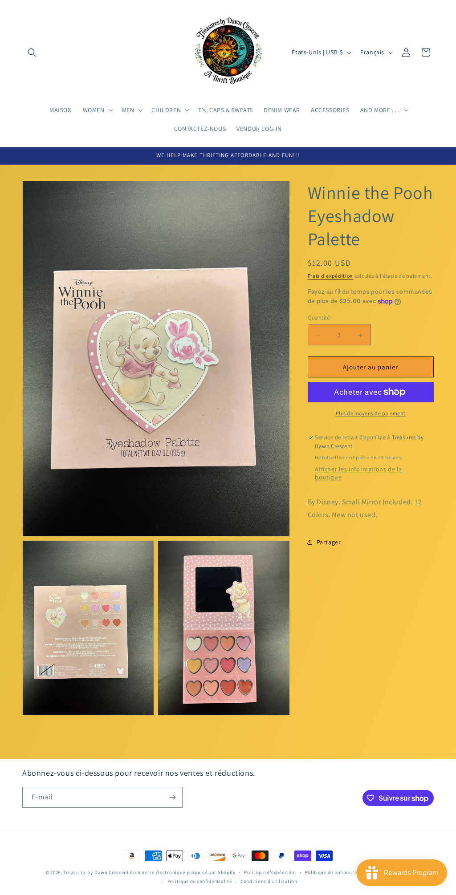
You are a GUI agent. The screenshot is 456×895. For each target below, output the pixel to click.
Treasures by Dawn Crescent (96, 872)
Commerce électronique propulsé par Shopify (182, 872)
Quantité (319, 317)
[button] (32, 52)
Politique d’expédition (270, 872)
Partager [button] (329, 542)
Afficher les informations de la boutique (358, 473)
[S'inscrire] (172, 797)
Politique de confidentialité (199, 881)
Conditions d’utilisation (268, 881)
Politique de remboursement (338, 872)
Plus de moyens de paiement (371, 413)
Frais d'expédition (331, 275)
